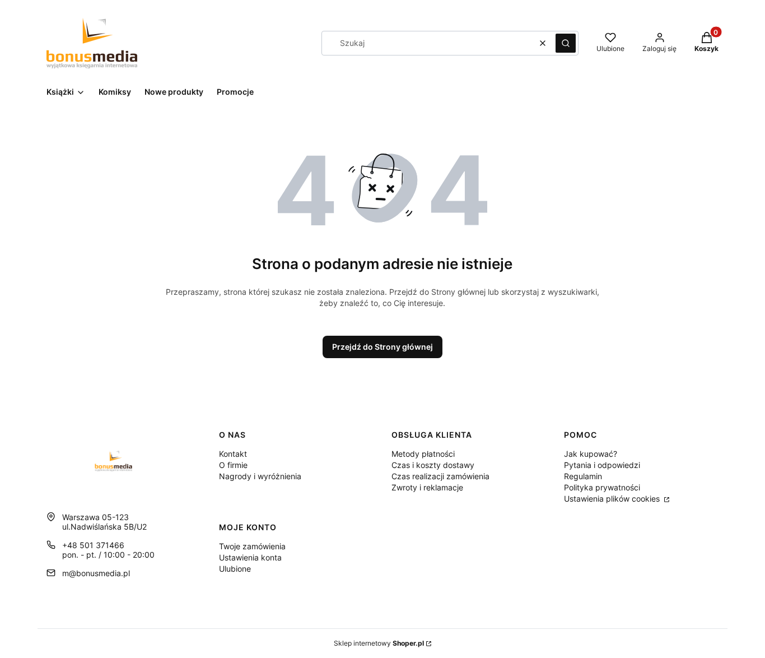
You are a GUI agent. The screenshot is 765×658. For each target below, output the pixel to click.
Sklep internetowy (379, 643)
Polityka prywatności (602, 487)
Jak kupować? (590, 453)
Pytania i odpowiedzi (602, 465)
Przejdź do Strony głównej (382, 346)
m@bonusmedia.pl (96, 573)
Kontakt (233, 453)
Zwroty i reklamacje (427, 487)
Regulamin (583, 476)
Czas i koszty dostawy (432, 465)
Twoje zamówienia (252, 546)
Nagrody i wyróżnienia (260, 476)
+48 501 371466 (93, 545)
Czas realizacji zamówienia (440, 476)
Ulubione (235, 568)
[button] (566, 43)
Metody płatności (423, 453)
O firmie (233, 465)
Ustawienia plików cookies (613, 498)
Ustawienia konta (250, 557)
